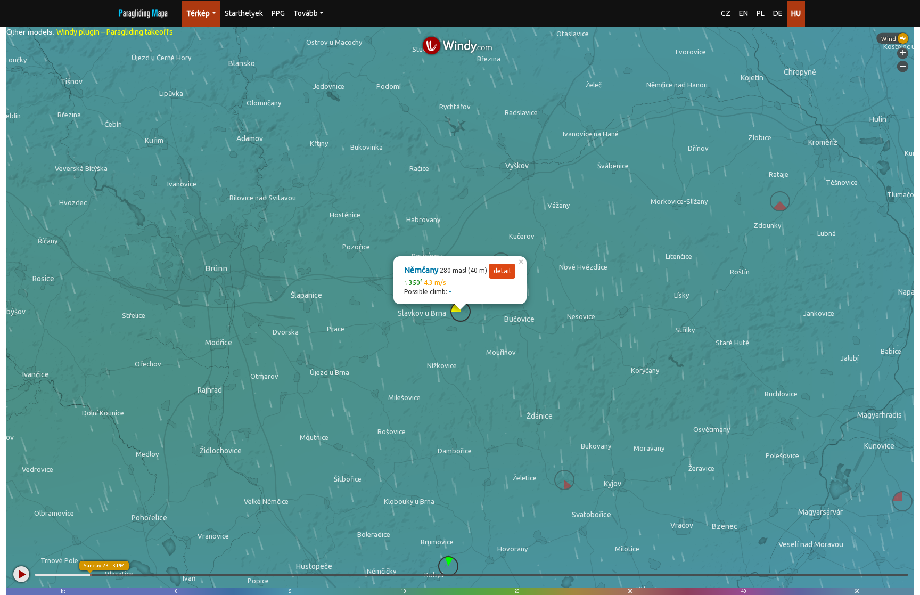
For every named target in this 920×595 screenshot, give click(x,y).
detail (502, 270)
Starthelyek (244, 13)
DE (778, 13)
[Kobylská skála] (448, 566)
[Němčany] (460, 311)
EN (743, 13)
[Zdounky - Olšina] (780, 201)
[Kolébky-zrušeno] (902, 501)
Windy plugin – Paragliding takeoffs (114, 32)
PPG (278, 13)
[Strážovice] (564, 480)
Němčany (421, 269)
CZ (725, 13)
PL (761, 13)
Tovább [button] (305, 13)
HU (796, 13)
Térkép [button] (198, 13)
